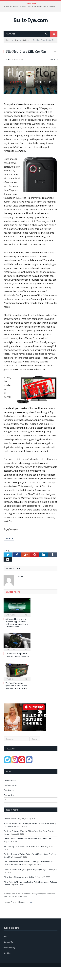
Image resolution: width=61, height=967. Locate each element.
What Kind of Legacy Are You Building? (20, 877)
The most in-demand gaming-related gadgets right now (27, 869)
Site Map (7, 953)
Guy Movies (9, 795)
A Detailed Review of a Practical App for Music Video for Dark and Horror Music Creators (17, 623)
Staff (8, 59)
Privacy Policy (9, 947)
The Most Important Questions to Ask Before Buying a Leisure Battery (16, 685)
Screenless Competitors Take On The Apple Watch (17, 654)
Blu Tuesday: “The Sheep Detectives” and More (24, 846)
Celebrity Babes (10, 785)
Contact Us (8, 942)
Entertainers (9, 790)
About (6, 936)
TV (5, 800)
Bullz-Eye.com (30, 20)
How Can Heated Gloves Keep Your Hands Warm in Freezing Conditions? (31, 6)
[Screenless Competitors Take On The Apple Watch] (17, 642)
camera (9, 538)
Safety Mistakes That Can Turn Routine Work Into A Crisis (28, 838)
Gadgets (53, 59)
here (31, 902)
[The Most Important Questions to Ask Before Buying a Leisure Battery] (17, 671)
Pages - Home (10, 780)
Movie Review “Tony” (13, 818)
